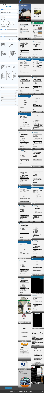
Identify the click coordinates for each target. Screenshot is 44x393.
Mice (8, 79)
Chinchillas (8, 73)
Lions (13, 78)
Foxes (2, 76)
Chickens (2, 66)
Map (24, 391)
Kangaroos (2, 78)
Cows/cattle (8, 66)
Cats (2, 73)
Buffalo (2, 72)
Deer (2, 74)
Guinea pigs (8, 77)
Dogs (13, 74)
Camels (14, 72)
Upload (9, 6)
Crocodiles (14, 73)
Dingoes (8, 74)
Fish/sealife (14, 75)
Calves (8, 72)
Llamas (2, 79)
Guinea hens (3, 77)
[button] (16, 93)
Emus (8, 75)
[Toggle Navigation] (1, 1)
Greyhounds (14, 76)
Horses (14, 77)
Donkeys (2, 75)
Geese (8, 76)
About (27, 391)
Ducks (14, 66)
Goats (2, 67)
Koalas (8, 78)
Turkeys (2, 68)
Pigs (7, 67)
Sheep (14, 67)
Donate (30, 391)
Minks (13, 79)
